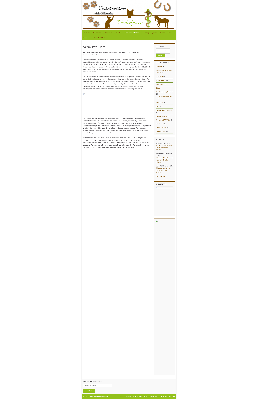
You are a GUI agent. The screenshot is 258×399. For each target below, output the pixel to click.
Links (121, 396)
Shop (85, 38)
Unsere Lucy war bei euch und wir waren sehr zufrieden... (164, 148)
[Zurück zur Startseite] (129, 15)
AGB (145, 396)
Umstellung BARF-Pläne (163, 120)
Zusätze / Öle (160, 124)
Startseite (86, 33)
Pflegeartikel (159, 102)
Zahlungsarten (137, 396)
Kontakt (162, 33)
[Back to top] (253, 394)
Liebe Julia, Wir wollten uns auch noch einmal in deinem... (164, 160)
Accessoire (159, 67)
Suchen (160, 55)
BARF (118, 33)
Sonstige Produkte (161, 116)
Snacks (158, 106)
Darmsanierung (160, 80)
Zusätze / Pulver (161, 127)
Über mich (97, 33)
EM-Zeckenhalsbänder (165, 96)
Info (170, 33)
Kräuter (158, 88)
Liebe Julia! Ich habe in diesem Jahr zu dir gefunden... (163, 170)
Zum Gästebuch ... (161, 177)
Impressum (163, 396)
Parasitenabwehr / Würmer (164, 92)
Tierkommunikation (132, 33)
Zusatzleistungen (161, 131)
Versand (128, 396)
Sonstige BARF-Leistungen (164, 110)
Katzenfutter (159, 84)
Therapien (109, 33)
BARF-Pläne (159, 76)
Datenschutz (153, 396)
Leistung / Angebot (150, 33)
